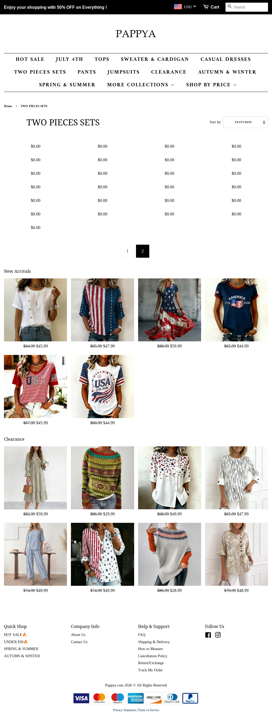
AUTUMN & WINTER (227, 72)
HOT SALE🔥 (15, 635)
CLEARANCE (169, 72)
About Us (78, 635)
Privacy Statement (124, 710)
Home (8, 106)
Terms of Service (148, 710)
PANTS (87, 72)
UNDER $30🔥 (16, 642)
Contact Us (79, 642)
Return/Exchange (151, 663)
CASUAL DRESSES (226, 59)
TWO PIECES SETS (40, 72)
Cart (215, 7)
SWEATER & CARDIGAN (155, 59)
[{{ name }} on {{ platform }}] (208, 636)
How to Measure (150, 649)
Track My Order (150, 670)
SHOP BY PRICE (209, 85)
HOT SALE (30, 59)
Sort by (215, 122)
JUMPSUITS (124, 72)
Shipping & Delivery (154, 642)
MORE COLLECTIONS (139, 85)
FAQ (141, 635)
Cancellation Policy (152, 656)
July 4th (69, 59)
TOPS (102, 59)
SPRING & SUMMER (67, 85)
